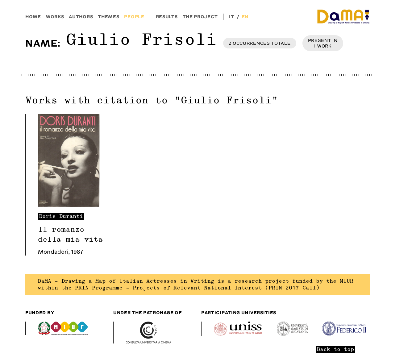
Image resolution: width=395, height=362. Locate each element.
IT (231, 16)
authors (81, 16)
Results (167, 16)
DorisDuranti (61, 216)
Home (33, 16)
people (134, 16)
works (55, 16)
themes (108, 16)
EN (245, 16)
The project (200, 16)
